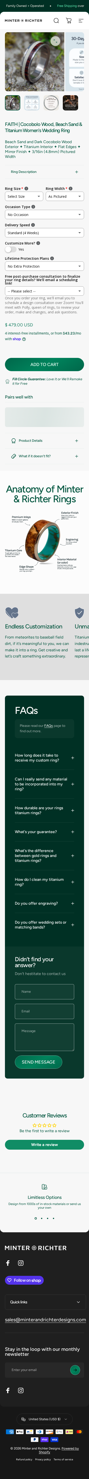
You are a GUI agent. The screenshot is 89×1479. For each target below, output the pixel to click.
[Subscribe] (75, 1370)
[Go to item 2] (32, 102)
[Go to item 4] (70, 102)
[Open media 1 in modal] (55, 41)
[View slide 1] (36, 1218)
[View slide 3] (47, 1218)
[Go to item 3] (51, 102)
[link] (38, 613)
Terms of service (63, 1459)
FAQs (48, 726)
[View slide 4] (53, 1218)
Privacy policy (43, 1459)
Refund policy (24, 1459)
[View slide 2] (41, 1218)
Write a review (44, 1144)
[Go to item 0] (12, 102)
